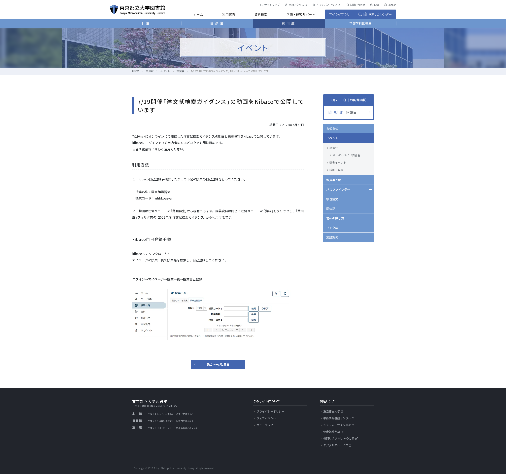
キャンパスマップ (327, 5)
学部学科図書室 (360, 23)
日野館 (217, 23)
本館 (146, 23)
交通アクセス (296, 5)
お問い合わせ (357, 5)
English (392, 5)
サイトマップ (272, 5)
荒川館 (289, 23)
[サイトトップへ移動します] (137, 10)
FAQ (376, 5)
